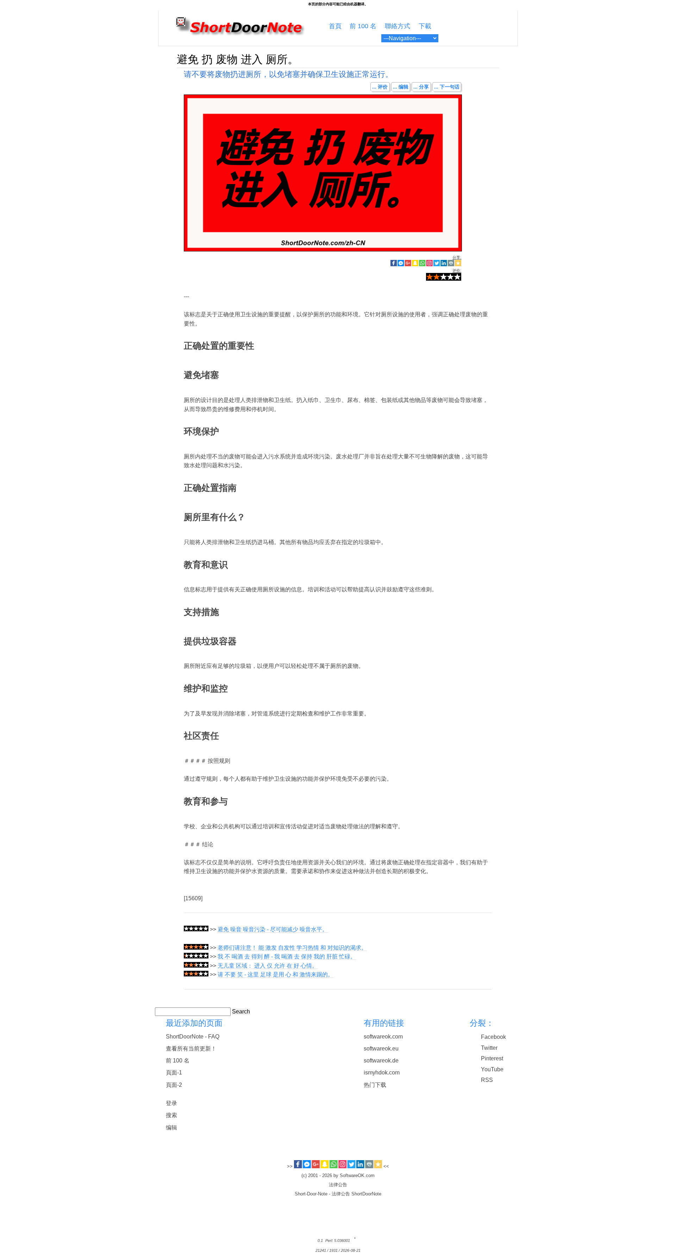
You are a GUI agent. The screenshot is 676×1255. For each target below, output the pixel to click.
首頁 (335, 26)
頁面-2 (174, 1085)
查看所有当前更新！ (191, 1049)
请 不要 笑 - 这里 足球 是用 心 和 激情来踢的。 (275, 974)
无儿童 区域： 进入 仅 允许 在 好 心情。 (268, 966)
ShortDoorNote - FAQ (192, 1037)
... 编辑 (400, 87)
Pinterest (492, 1058)
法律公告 (338, 1184)
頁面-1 (174, 1073)
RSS (487, 1080)
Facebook (493, 1037)
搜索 (171, 1115)
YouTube (492, 1069)
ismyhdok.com (382, 1073)
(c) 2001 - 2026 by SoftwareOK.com (338, 1175)
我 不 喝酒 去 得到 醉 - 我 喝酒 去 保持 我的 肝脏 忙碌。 (287, 956)
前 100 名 (363, 26)
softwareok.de (381, 1061)
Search (241, 1012)
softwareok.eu (381, 1049)
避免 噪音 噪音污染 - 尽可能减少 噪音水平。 (273, 929)
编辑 (171, 1128)
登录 (171, 1103)
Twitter (489, 1048)
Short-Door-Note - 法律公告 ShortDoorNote (338, 1194)
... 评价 (380, 87)
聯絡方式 (397, 26)
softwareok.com (383, 1037)
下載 (425, 26)
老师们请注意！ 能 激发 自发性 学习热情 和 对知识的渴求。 (292, 948)
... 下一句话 (446, 87)
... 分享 (421, 87)
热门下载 (375, 1085)
